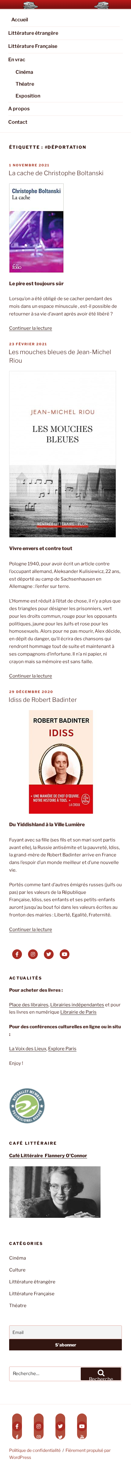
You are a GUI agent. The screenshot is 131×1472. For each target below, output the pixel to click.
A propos (19, 109)
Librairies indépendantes (77, 1005)
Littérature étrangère (33, 33)
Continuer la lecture (30, 328)
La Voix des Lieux (27, 1048)
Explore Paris (62, 1048)
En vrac (16, 59)
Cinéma (24, 72)
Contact (17, 122)
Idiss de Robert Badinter (43, 699)
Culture (17, 1270)
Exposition (28, 96)
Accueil (19, 20)
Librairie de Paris (78, 1012)
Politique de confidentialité (35, 1450)
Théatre (25, 84)
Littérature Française (32, 46)
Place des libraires (28, 1005)
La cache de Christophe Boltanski (56, 173)
